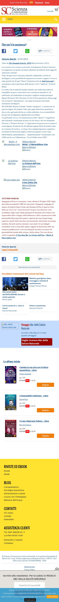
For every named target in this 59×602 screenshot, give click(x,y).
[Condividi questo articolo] (8, 50)
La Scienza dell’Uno (37, 235)
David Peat (23, 399)
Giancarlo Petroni (36, 308)
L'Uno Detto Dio (29, 182)
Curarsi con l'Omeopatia (15, 496)
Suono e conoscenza (37, 305)
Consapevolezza (11, 487)
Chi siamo (8, 512)
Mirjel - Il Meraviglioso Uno (35, 144)
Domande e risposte (13, 540)
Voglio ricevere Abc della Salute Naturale (35, 342)
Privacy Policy (52, 596)
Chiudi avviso (30, 600)
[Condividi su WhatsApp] (31, 50)
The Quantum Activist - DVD (20, 63)
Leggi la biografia (10, 249)
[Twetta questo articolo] (19, 50)
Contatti (7, 516)
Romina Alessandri (9, 311)
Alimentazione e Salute (14, 493)
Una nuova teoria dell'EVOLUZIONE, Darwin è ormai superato (13, 294)
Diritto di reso (29, 567)
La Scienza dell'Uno (31, 163)
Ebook (6, 474)
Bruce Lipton (7, 299)
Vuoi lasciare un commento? (29, 267)
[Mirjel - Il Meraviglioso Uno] (11, 143)
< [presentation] (28, 40)
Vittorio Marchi (9, 59)
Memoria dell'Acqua (13, 500)
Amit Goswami (47, 81)
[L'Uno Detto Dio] (12, 179)
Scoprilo (45, 385)
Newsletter (9, 519)
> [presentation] (30, 40)
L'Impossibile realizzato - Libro (33, 395)
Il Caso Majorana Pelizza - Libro (34, 421)
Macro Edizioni (29, 147)
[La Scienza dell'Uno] (11, 162)
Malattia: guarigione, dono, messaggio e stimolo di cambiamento (40, 281)
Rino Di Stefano (25, 425)
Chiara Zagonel (25, 374)
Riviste (7, 471)
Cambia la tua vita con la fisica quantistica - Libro (33, 368)
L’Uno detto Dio (22, 235)
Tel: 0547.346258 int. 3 (14, 532)
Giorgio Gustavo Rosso (38, 286)
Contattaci (8, 543)
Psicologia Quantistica (14, 490)
